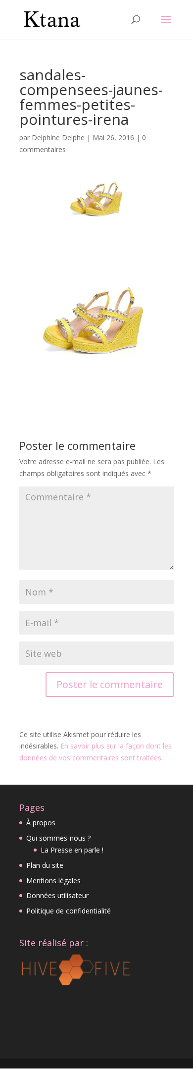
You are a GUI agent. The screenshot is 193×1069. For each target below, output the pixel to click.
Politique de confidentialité (68, 910)
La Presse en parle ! (72, 850)
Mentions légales (53, 880)
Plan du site (44, 865)
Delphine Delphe (58, 137)
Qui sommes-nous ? (58, 838)
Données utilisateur (57, 895)
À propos (40, 822)
